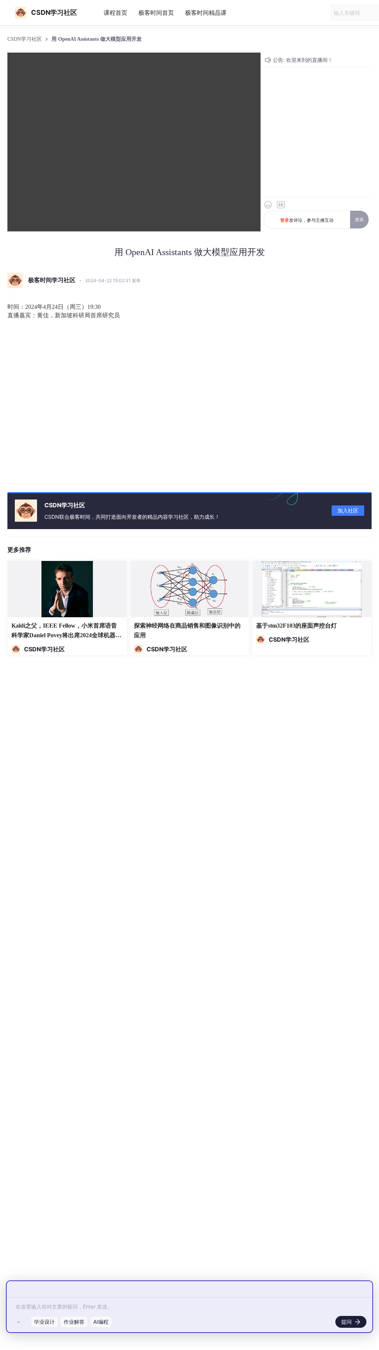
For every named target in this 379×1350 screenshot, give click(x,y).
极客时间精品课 (206, 12)
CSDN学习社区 (25, 39)
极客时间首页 (156, 12)
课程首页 (115, 12)
